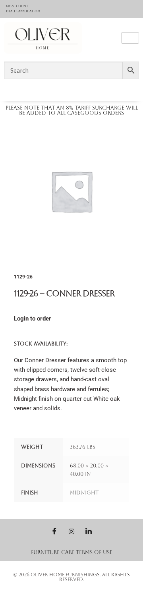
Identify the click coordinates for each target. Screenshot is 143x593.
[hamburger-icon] (130, 38)
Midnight (84, 493)
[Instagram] (71, 531)
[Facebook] (54, 531)
